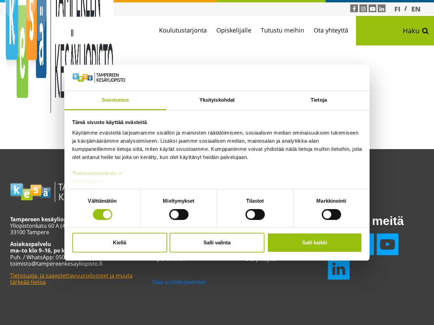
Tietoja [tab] (319, 100)
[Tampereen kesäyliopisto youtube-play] (372, 9)
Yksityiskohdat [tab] (217, 100)
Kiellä (119, 242)
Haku (411, 30)
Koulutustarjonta (183, 30)
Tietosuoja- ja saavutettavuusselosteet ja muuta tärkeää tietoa (71, 279)
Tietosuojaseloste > (97, 173)
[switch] (179, 214)
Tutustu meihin (282, 30)
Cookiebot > (87, 181)
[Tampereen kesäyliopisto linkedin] (381, 9)
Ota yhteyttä (331, 30)
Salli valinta (217, 242)
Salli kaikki (314, 242)
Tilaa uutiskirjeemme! (179, 282)
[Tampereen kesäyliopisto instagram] (363, 9)
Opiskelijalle (233, 30)
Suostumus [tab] (115, 100)
